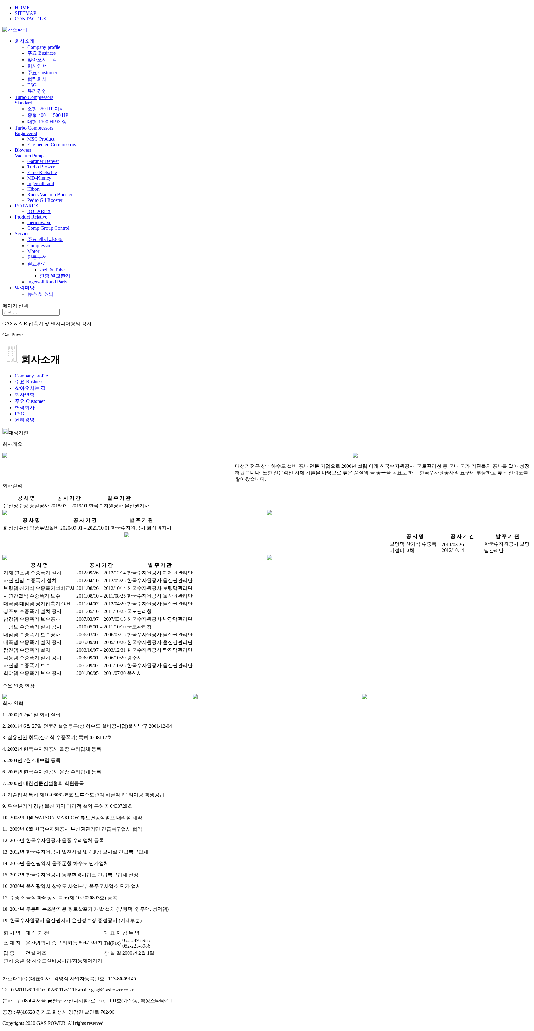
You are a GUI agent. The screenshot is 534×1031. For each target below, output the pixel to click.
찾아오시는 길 (30, 388)
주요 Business (41, 53)
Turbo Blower (41, 166)
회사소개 (25, 41)
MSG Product (40, 139)
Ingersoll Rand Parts (47, 281)
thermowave (39, 222)
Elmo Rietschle (42, 172)
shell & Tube (52, 269)
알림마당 (25, 287)
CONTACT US (30, 18)
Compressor (39, 245)
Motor (33, 251)
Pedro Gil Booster (44, 200)
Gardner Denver (43, 161)
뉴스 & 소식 (40, 294)
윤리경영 (37, 91)
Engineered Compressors (51, 144)
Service (22, 233)
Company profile (43, 47)
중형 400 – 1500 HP (47, 115)
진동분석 (37, 257)
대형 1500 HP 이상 (47, 121)
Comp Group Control (48, 228)
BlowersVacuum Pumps (30, 152)
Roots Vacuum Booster (49, 194)
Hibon (33, 189)
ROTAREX (27, 205)
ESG (32, 85)
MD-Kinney (39, 178)
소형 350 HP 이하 (45, 108)
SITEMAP (25, 13)
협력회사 (37, 79)
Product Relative (31, 216)
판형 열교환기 (55, 275)
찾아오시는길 (42, 59)
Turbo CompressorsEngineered (34, 130)
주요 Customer (42, 72)
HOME (22, 7)
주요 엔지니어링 (45, 239)
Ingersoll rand (40, 183)
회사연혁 (37, 66)
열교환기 (37, 263)
